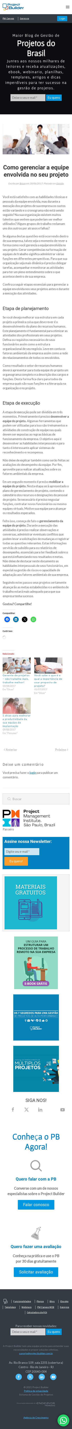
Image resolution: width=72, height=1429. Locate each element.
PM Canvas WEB (45, 1307)
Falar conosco (36, 1204)
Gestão (59, 183)
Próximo (60, 750)
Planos (40, 1301)
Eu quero (54, 97)
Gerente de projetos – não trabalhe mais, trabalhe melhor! (16, 679)
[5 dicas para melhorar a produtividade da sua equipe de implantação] (17, 706)
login (33, 772)
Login (62, 18)
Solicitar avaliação (36, 1272)
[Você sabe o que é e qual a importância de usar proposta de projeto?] (48, 666)
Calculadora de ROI (37, 1312)
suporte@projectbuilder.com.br (36, 1353)
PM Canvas (8, 18)
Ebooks (64, 1301)
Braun (23, 183)
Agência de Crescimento (36, 1417)
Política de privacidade (36, 1390)
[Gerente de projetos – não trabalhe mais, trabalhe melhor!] (17, 666)
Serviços (24, 18)
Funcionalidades (22, 1301)
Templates (10, 1307)
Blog (52, 1301)
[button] (67, 7)
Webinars (26, 1307)
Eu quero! (16, 861)
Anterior (11, 750)
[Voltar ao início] (13, 7)
